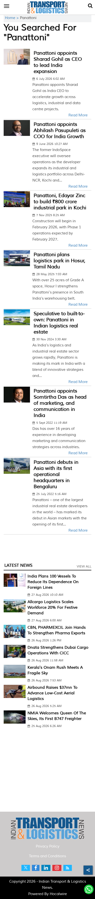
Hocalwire (58, 894)
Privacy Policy (47, 846)
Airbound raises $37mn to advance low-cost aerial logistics (52, 693)
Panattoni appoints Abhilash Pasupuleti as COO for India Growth (60, 130)
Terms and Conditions (47, 856)
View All (84, 566)
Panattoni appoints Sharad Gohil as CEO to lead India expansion (58, 62)
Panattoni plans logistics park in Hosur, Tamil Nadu (59, 261)
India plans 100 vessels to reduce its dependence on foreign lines (53, 582)
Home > (12, 18)
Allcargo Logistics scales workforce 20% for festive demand (52, 607)
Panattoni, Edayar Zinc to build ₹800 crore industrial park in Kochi (60, 201)
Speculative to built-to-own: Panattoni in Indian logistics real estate (59, 323)
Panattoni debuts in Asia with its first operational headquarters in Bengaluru (56, 474)
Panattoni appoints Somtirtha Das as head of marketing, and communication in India (60, 403)
